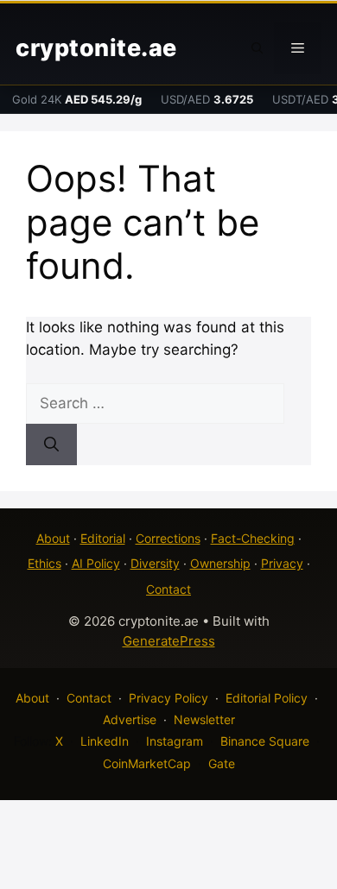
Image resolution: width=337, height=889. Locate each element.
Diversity (155, 563)
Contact (168, 589)
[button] (257, 48)
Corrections (168, 538)
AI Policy (96, 563)
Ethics (44, 563)
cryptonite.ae (96, 48)
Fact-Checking (253, 538)
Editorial (102, 538)
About (53, 538)
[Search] (51, 444)
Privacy (282, 563)
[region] (168, 741)
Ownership (220, 563)
